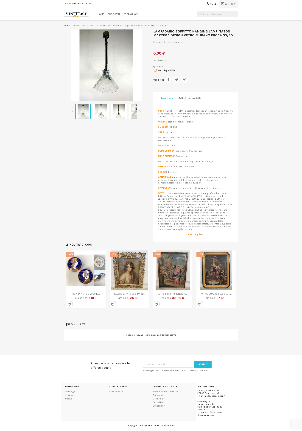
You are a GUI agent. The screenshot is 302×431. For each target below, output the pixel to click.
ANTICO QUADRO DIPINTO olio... (172, 294)
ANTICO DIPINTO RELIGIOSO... (86, 294)
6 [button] (155, 315)
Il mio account (116, 391)
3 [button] (146, 315)
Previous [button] (70, 281)
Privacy (69, 395)
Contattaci (158, 402)
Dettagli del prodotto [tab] (190, 98)
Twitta (176, 79)
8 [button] (162, 315)
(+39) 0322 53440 (83, 3)
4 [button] (149, 315)
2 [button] (143, 315)
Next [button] (232, 281)
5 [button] (152, 315)
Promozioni (130, 14)
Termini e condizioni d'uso (166, 391)
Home (101, 14)
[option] (86, 281)
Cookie (68, 398)
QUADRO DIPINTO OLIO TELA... (216, 294)
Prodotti (114, 14)
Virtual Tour (159, 406)
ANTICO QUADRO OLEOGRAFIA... (129, 294)
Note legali (70, 391)
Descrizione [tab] (166, 98)
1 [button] (140, 315)
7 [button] (158, 315)
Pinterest (185, 79)
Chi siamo (158, 395)
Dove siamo (159, 398)
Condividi (168, 79)
